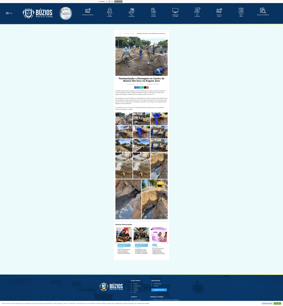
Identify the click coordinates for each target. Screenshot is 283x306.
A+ (112, 1)
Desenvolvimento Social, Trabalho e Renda (123, 245)
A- (106, 1)
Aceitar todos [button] (277, 303)
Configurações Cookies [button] (267, 303)
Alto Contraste (118, 1)
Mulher (137, 244)
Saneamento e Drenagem (153, 84)
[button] (135, 87)
